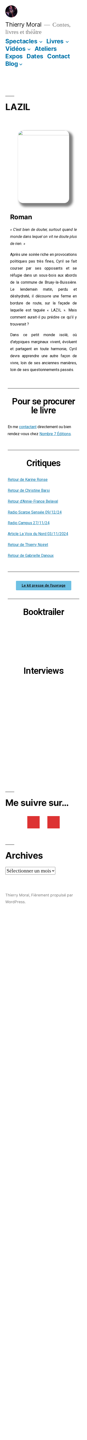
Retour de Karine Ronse (28, 479)
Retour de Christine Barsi (29, 490)
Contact (58, 56)
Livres (55, 41)
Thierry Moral (23, 24)
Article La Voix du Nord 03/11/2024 (38, 533)
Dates (35, 56)
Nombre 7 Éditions (55, 434)
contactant (27, 426)
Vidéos (15, 48)
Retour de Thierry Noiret (28, 544)
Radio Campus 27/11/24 (29, 523)
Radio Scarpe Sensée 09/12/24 (35, 512)
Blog (11, 63)
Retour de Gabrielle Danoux (31, 555)
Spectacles (21, 41)
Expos (14, 56)
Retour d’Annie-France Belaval (33, 501)
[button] (43, 585)
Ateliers (46, 48)
